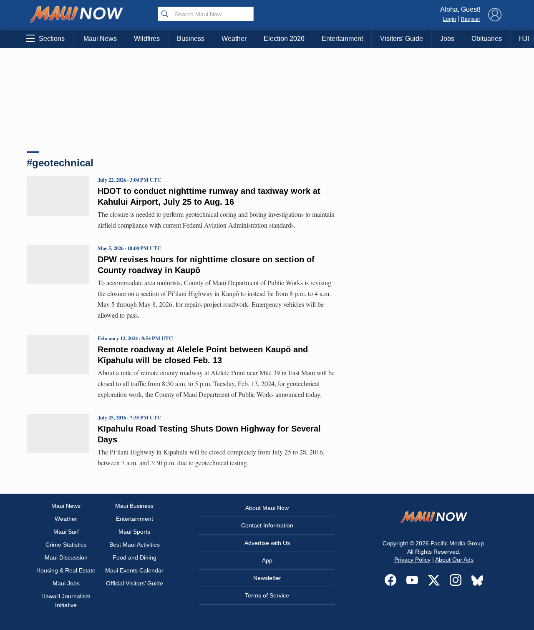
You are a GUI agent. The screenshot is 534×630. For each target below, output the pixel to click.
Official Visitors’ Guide (134, 583)
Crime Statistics (65, 544)
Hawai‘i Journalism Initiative (66, 600)
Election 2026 (284, 38)
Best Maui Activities (134, 544)
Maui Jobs (66, 583)
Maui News (100, 38)
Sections (52, 38)
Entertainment (342, 38)
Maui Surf (66, 531)
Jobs (447, 38)
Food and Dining (134, 557)
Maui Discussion (66, 557)
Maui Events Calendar (134, 570)
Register (470, 19)
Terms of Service (267, 595)
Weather (234, 38)
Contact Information (267, 525)
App (267, 560)
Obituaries (486, 38)
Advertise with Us (267, 543)
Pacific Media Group (457, 543)
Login (449, 19)
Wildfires (147, 38)
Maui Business (134, 505)
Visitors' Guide (401, 38)
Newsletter (267, 578)
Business (190, 38)
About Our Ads (454, 559)
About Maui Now (267, 508)
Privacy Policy (412, 559)
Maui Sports (134, 531)
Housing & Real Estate (66, 570)
